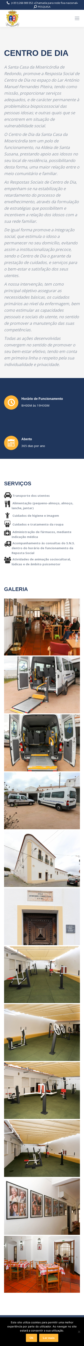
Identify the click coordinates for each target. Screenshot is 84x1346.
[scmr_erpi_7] (42, 1032)
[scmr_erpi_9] (42, 916)
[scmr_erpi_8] (42, 974)
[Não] (79, 1332)
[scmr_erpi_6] (42, 1090)
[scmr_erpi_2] (42, 1264)
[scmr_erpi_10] (42, 858)
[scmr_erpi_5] (42, 1148)
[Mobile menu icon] (77, 18)
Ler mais (49, 1337)
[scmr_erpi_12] (42, 742)
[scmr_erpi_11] (42, 800)
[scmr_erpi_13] (42, 684)
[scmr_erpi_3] (42, 1206)
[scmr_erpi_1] (42, 627)
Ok (31, 1337)
